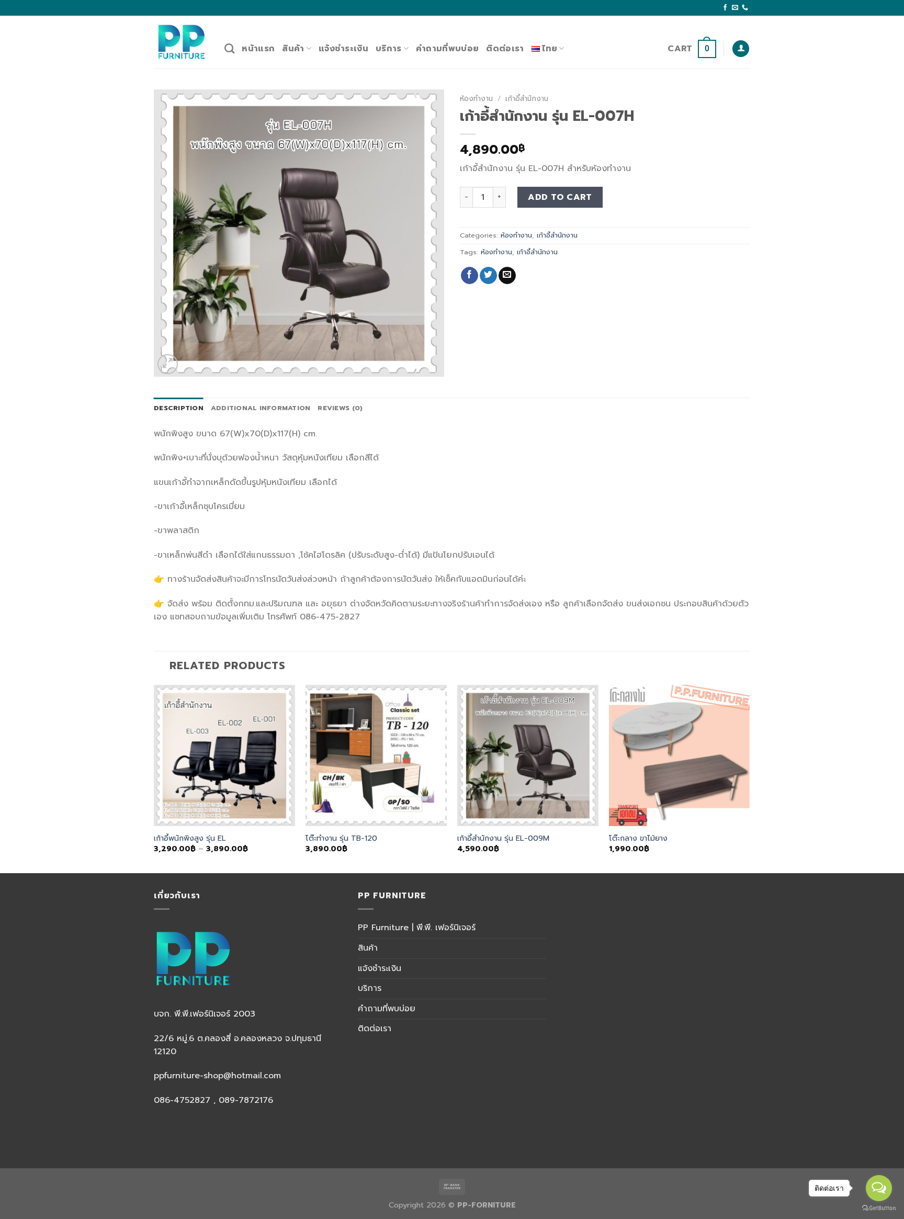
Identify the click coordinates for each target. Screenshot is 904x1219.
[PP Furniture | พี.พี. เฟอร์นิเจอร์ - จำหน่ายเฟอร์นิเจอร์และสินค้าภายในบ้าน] (181, 42)
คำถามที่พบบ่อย (447, 48)
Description (179, 408)
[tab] (179, 408)
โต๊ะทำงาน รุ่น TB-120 (341, 838)
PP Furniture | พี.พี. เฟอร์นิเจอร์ (417, 927)
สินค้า (293, 48)
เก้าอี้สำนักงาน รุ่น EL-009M (503, 838)
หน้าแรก (258, 48)
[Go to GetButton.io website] (879, 1208)
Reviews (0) (340, 408)
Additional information (261, 408)
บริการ (389, 48)
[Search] (229, 48)
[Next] (750, 778)
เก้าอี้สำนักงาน (526, 98)
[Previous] (154, 778)
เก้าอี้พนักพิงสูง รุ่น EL (190, 838)
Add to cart (560, 197)
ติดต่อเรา (505, 48)
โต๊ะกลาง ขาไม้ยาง (638, 838)
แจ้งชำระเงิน (343, 48)
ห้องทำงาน (476, 98)
